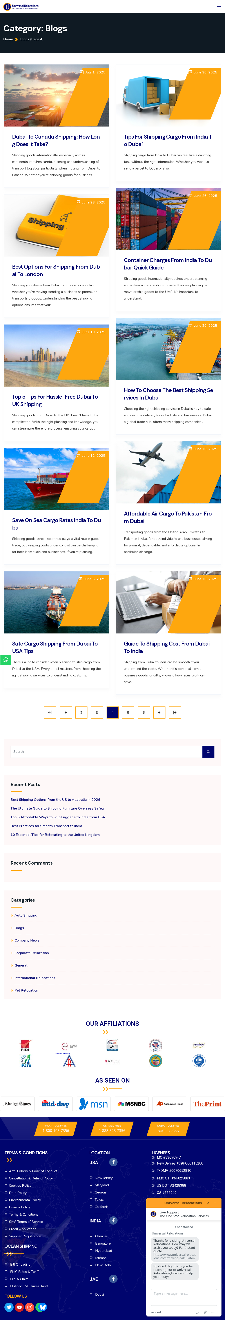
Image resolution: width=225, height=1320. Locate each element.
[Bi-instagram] (29, 1307)
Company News (27, 940)
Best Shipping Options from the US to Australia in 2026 (55, 799)
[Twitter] (9, 1307)
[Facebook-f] (113, 1162)
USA (93, 1162)
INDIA (95, 1221)
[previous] (66, 712)
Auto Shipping (26, 915)
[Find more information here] (184, 1257)
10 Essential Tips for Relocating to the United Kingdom (55, 834)
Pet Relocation (26, 990)
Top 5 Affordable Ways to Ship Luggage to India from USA (58, 817)
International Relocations (35, 978)
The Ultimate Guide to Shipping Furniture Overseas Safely (58, 808)
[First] (50, 712)
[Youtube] (19, 1307)
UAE (93, 1279)
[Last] (175, 712)
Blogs (19, 928)
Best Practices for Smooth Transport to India (46, 826)
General (21, 965)
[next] (159, 712)
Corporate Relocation (32, 953)
